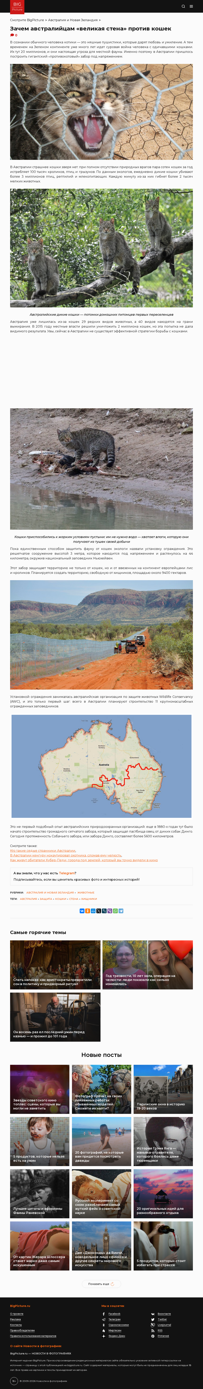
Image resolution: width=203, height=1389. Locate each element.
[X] (98, 911)
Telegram (67, 873)
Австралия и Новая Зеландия (73, 20)
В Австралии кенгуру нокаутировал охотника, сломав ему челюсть (65, 855)
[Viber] (109, 911)
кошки (60, 898)
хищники (89, 898)
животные (86, 892)
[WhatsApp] (115, 911)
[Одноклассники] (87, 911)
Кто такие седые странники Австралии (42, 851)
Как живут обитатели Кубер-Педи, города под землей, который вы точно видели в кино (84, 860)
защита (46, 898)
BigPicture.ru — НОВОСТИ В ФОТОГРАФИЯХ (40, 1353)
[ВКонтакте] (82, 911)
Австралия (28, 898)
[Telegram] (121, 911)
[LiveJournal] (104, 911)
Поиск (176, 6)
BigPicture (35, 20)
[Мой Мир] (93, 911)
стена (73, 898)
